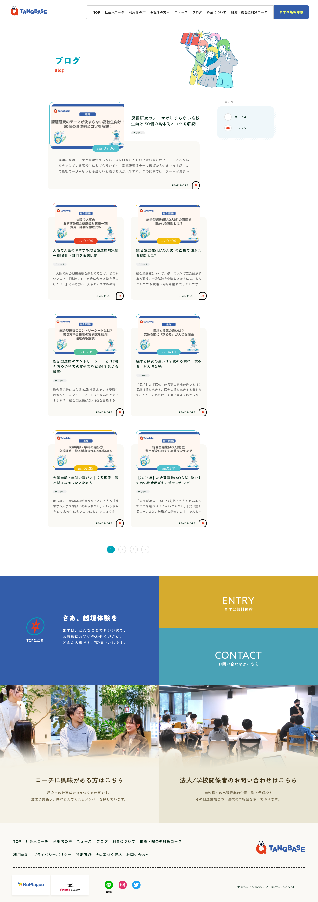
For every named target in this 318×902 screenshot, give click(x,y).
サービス (240, 116)
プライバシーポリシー (52, 855)
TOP (96, 12)
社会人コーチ (114, 12)
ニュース (181, 12)
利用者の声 (137, 12)
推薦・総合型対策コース (249, 12)
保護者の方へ (160, 12)
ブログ (197, 12)
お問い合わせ (137, 855)
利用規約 (21, 855)
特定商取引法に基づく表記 (99, 855)
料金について (216, 12)
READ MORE (104, 296)
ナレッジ (240, 127)
